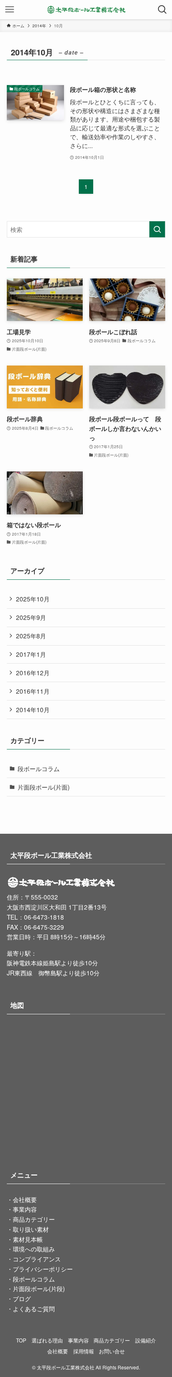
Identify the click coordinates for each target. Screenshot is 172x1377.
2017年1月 (31, 654)
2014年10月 (33, 709)
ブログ (22, 1298)
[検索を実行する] (157, 229)
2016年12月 (33, 672)
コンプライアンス (37, 1258)
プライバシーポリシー (43, 1268)
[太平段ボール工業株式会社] (86, 9)
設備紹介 (145, 1340)
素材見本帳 (28, 1239)
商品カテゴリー (34, 1219)
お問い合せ (112, 1351)
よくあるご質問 (34, 1308)
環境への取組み (34, 1248)
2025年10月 (33, 598)
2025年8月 (31, 635)
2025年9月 (31, 617)
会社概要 (25, 1199)
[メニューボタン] (9, 9)
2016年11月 (33, 690)
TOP (21, 1340)
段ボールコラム (39, 768)
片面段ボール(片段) (39, 1288)
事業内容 (25, 1208)
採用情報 (83, 1351)
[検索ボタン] (162, 9)
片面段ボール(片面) (44, 786)
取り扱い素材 (31, 1229)
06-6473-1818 (44, 916)
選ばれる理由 (47, 1340)
